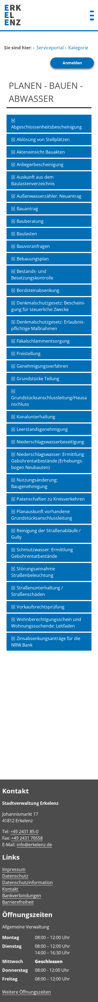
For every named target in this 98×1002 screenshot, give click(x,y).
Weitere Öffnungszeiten (26, 992)
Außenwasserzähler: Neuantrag (48, 196)
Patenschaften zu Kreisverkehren (50, 499)
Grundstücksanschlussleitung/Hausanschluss (49, 401)
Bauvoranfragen (33, 246)
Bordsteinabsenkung (37, 290)
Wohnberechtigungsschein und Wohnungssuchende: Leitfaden (46, 622)
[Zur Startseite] (41, 15)
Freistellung (28, 354)
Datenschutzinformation (27, 882)
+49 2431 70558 (27, 838)
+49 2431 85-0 (24, 832)
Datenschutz (15, 876)
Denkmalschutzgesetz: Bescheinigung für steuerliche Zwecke (48, 306)
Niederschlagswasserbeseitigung (50, 442)
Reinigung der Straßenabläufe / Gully (46, 534)
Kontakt (10, 889)
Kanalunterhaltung (35, 417)
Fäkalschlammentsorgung (43, 341)
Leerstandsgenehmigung (42, 429)
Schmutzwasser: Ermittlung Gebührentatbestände (42, 553)
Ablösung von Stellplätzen (43, 139)
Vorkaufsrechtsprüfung (40, 607)
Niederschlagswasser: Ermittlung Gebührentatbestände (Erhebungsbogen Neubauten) (47, 460)
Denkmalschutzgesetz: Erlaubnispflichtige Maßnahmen (48, 325)
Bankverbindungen (21, 896)
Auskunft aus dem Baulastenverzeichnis (33, 180)
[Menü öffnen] (92, 15)
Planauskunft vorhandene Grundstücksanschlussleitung (41, 514)
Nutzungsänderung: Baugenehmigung (34, 483)
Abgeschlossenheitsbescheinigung (46, 127)
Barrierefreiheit (18, 902)
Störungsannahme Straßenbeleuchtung (33, 572)
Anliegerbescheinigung (39, 164)
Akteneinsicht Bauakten (40, 152)
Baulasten (26, 234)
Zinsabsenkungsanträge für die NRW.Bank (45, 641)
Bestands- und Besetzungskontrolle (32, 274)
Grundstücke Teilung (37, 379)
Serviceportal (50, 48)
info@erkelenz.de (34, 845)
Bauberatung (30, 221)
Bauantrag (27, 209)
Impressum (14, 869)
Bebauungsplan (32, 259)
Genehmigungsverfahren (42, 366)
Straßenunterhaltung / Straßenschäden (37, 591)
